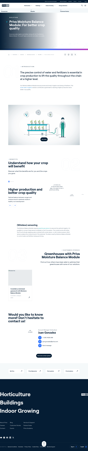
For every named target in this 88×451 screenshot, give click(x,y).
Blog (11, 422)
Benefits (33, 11)
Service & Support (29, 422)
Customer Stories (64, 11)
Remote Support (51, 446)
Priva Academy (28, 428)
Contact (2, 428)
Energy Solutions (63, 5)
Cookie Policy (35, 446)
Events (12, 428)
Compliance (43, 446)
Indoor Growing (50, 5)
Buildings (38, 5)
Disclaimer (20, 446)
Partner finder (28, 425)
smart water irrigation (26, 87)
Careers (2, 425)
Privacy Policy (27, 446)
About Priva (3, 422)
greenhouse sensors (44, 228)
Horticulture (27, 5)
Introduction (4, 11)
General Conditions (12, 446)
